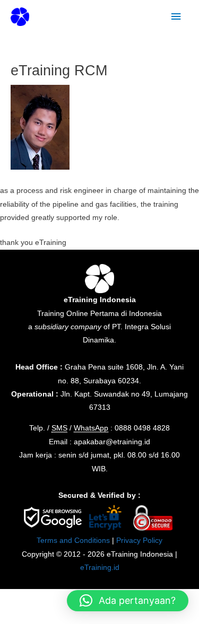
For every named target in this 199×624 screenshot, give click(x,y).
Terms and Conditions (73, 540)
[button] (127, 600)
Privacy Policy (139, 540)
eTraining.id (99, 568)
